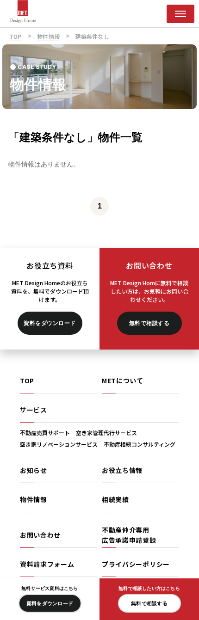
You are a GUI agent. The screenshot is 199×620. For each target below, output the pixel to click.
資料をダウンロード (49, 323)
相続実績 (115, 499)
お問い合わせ (40, 535)
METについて (122, 380)
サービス (33, 409)
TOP (27, 380)
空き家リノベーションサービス (59, 444)
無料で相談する (149, 323)
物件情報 (33, 499)
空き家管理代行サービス (106, 432)
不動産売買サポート (45, 432)
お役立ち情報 (122, 470)
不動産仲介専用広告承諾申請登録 (129, 535)
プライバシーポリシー (136, 564)
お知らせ (33, 470)
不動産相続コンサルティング (139, 444)
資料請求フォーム (47, 564)
